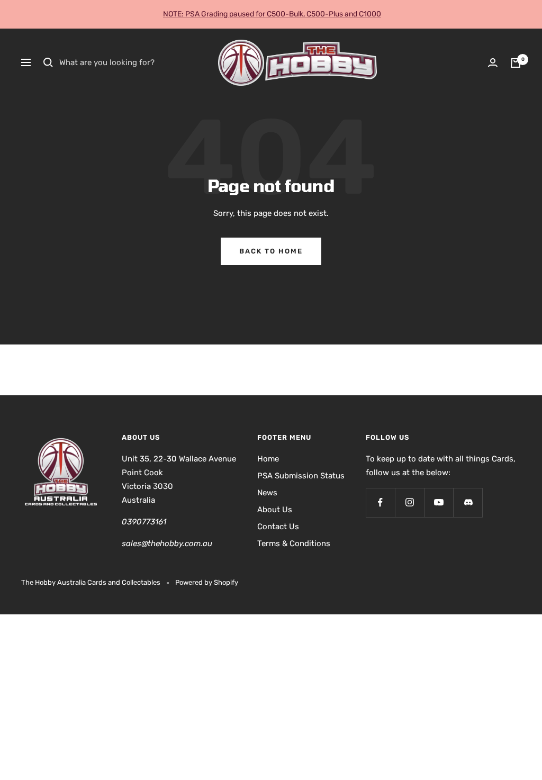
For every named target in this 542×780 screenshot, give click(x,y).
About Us (274, 509)
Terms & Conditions (293, 543)
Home (268, 459)
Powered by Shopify (206, 582)
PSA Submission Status (301, 475)
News (267, 492)
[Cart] (515, 63)
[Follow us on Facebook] (380, 502)
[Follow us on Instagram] (409, 502)
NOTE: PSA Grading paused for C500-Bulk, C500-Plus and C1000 (272, 14)
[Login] (493, 62)
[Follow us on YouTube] (438, 502)
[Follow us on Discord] (467, 502)
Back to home (271, 251)
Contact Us (278, 526)
